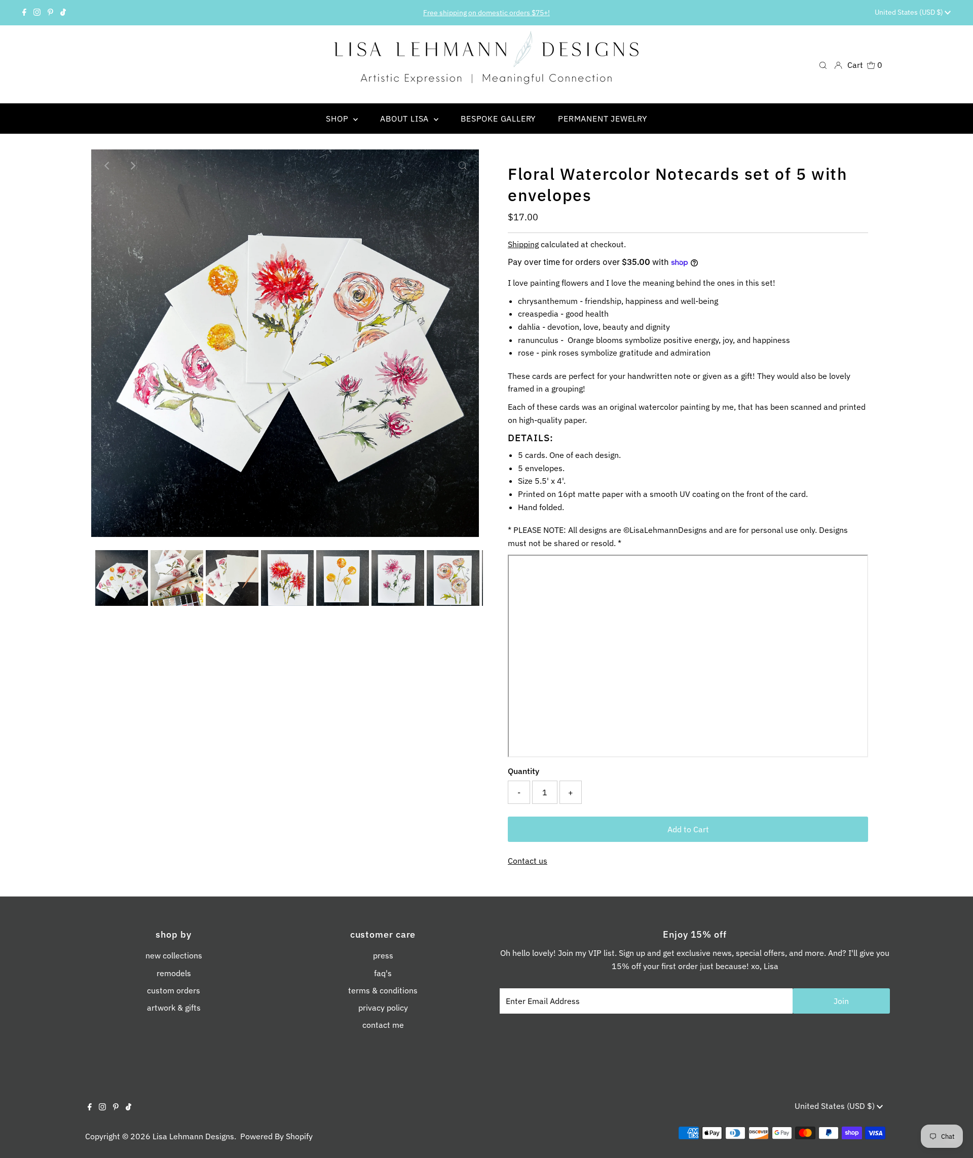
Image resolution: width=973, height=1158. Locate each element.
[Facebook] (24, 13)
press (383, 955)
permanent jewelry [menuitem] (602, 118)
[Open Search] (823, 64)
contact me (383, 1025)
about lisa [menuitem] (405, 118)
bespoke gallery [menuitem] (498, 118)
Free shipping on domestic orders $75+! (486, 12)
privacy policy (383, 1007)
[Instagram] (37, 13)
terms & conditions (383, 990)
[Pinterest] (50, 13)
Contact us (527, 861)
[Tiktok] (63, 13)
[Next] (132, 166)
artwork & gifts (174, 1007)
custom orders (173, 990)
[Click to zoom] (463, 166)
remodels (174, 973)
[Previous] (107, 166)
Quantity (523, 771)
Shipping (523, 244)
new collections (173, 955)
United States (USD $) (910, 12)
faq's (383, 973)
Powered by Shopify (276, 1136)
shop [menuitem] (338, 118)
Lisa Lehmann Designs (193, 1136)
